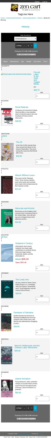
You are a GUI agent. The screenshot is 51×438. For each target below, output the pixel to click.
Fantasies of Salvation (23, 312)
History (39, 18)
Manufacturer (14, 61)
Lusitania (4, 136)
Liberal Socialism (22, 379)
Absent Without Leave (25, 175)
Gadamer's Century (24, 243)
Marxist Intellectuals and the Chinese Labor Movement (27, 346)
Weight (29, 61)
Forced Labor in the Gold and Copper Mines (37, 78)
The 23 (19, 142)
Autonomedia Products (13, 18)
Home (37, 2)
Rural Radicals (21, 107)
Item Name (37, 61)
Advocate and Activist (24, 208)
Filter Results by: (25, 35)
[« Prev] (19, 45)
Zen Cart (41, 433)
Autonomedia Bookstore (24, 433)
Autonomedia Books (29, 18)
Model (5, 61)
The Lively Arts (22, 279)
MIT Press (4, 237)
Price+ (46, 61)
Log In (44, 2)
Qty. (22, 61)
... (24, 45)
